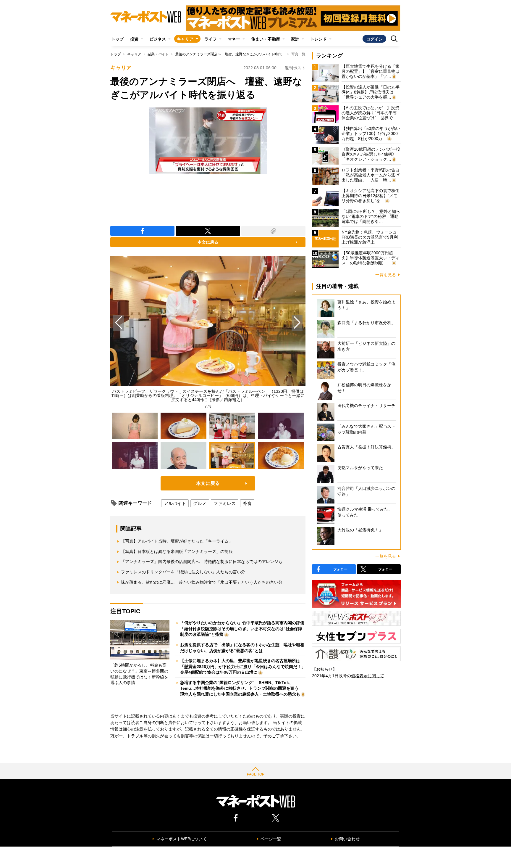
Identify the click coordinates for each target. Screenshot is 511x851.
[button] (297, 323)
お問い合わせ (347, 839)
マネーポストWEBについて (181, 839)
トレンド (318, 39)
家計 (295, 39)
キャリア (185, 39)
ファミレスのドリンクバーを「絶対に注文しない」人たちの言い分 (183, 572)
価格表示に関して (367, 675)
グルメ (199, 503)
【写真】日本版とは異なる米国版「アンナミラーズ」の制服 (177, 551)
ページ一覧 (271, 839)
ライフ (210, 39)
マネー (234, 39)
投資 (134, 39)
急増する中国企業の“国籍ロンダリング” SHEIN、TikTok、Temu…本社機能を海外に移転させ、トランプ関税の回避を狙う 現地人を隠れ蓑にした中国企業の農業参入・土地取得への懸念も (241, 688)
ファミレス (225, 503)
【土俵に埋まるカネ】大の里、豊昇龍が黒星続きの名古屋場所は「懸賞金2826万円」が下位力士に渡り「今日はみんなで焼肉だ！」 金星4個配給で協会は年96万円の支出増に (245, 666)
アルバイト (175, 503)
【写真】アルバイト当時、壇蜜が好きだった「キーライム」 (177, 541)
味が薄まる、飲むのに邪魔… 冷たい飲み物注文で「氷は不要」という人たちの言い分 (201, 582)
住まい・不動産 (265, 39)
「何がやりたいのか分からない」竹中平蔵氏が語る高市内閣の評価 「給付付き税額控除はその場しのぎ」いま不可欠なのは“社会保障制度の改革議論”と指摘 (244, 628)
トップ (117, 39)
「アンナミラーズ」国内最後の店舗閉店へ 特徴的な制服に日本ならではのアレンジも (201, 561)
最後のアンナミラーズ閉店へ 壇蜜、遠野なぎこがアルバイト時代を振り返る (237, 54)
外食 (247, 503)
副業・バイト (158, 54)
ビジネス (157, 39)
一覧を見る (385, 275)
